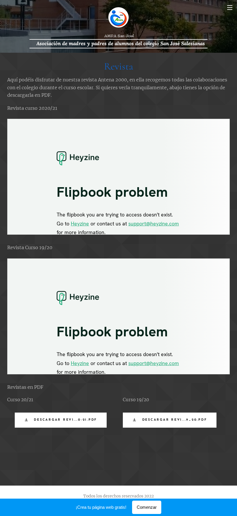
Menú (230, 7)
